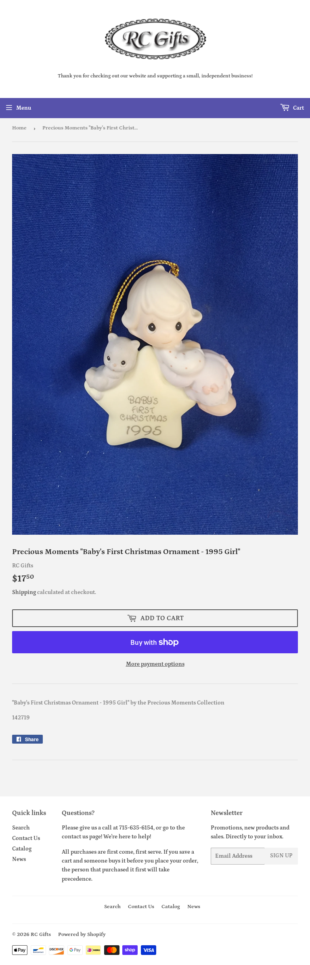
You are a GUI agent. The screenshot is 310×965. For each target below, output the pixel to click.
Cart (298, 108)
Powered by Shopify (82, 935)
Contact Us (26, 838)
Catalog (21, 849)
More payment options (155, 664)
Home (19, 128)
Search (21, 828)
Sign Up (281, 855)
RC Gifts (41, 935)
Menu (23, 108)
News (19, 859)
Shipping (24, 592)
